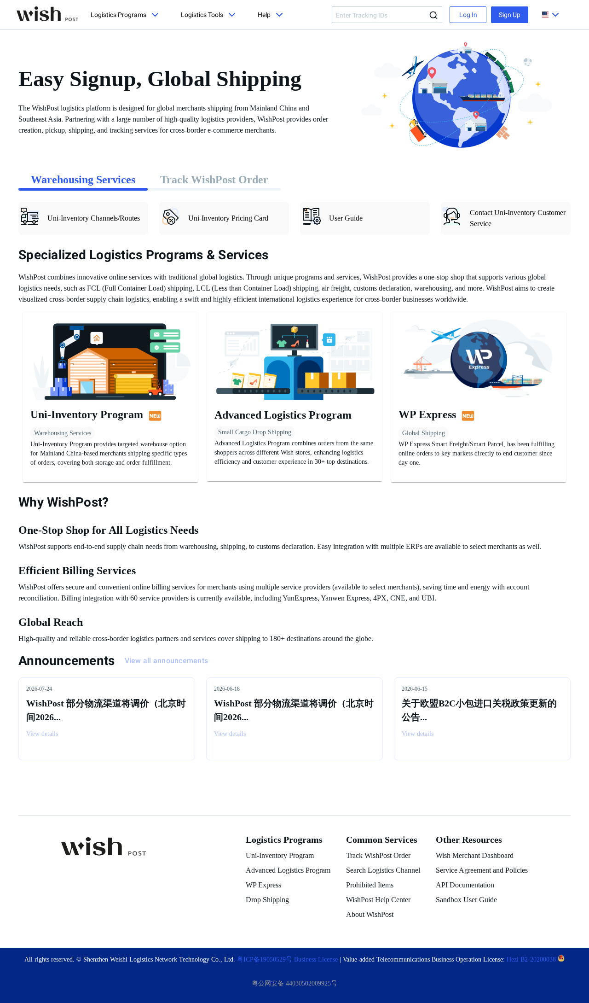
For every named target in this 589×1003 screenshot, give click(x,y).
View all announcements (166, 660)
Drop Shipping (267, 900)
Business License (317, 959)
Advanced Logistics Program (288, 870)
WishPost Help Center (378, 900)
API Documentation (465, 885)
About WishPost (369, 914)
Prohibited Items (369, 885)
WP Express (263, 885)
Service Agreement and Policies (482, 870)
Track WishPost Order (378, 855)
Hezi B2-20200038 (532, 959)
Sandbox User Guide (466, 900)
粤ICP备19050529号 (264, 959)
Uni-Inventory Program (280, 855)
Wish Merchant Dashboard (475, 855)
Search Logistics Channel (383, 870)
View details (42, 733)
